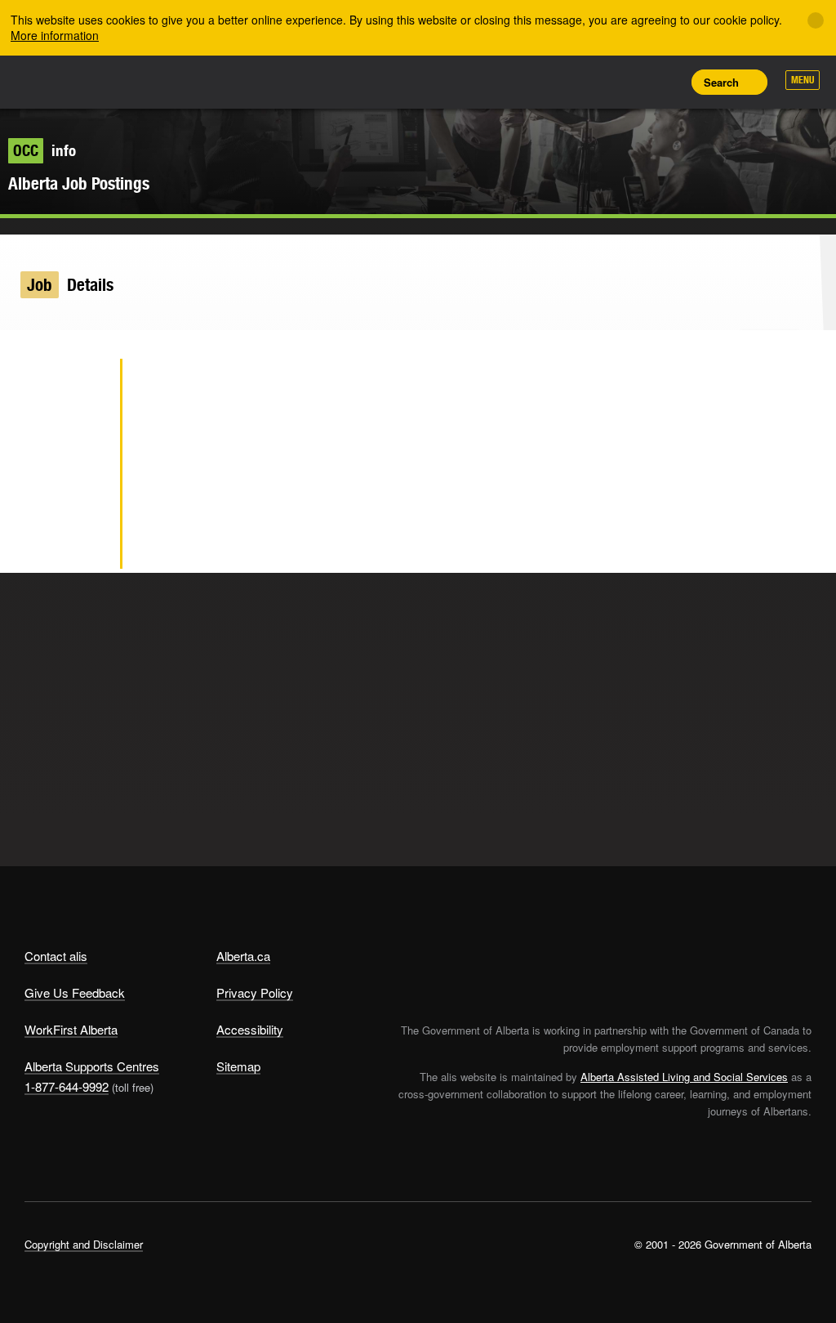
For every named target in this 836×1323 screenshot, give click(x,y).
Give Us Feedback (74, 992)
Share (555, 82)
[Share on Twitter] (81, 386)
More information (55, 35)
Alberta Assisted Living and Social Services (684, 1076)
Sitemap (238, 1066)
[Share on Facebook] (81, 439)
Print (665, 82)
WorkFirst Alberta (71, 1029)
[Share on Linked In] (81, 493)
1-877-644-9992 (66, 1086)
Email (81, 546)
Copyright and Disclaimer (83, 1244)
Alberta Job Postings (78, 183)
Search (721, 82)
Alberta (55, 80)
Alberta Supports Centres (91, 1066)
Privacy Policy (254, 992)
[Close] (815, 20)
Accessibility (249, 1029)
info (44, 150)
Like (628, 81)
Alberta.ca (243, 955)
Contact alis (55, 955)
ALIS (133, 81)
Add (592, 82)
